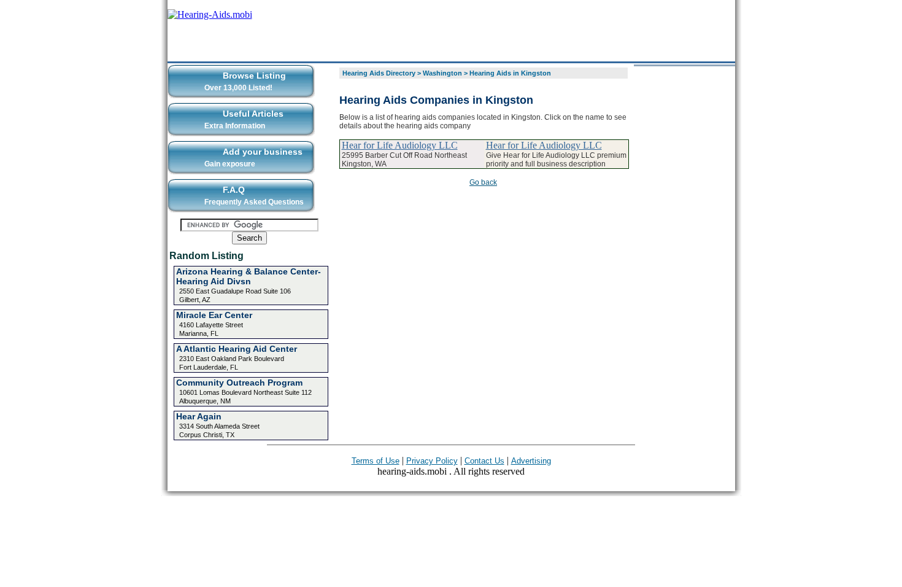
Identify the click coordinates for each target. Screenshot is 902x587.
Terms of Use (375, 460)
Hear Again (199, 416)
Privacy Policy (432, 460)
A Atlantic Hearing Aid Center (236, 349)
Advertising (531, 460)
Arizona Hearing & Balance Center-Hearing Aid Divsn (248, 276)
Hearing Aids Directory (378, 73)
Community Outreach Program (239, 382)
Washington (442, 73)
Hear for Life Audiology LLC (400, 145)
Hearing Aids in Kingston (510, 73)
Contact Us (484, 460)
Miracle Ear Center (214, 315)
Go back (483, 182)
